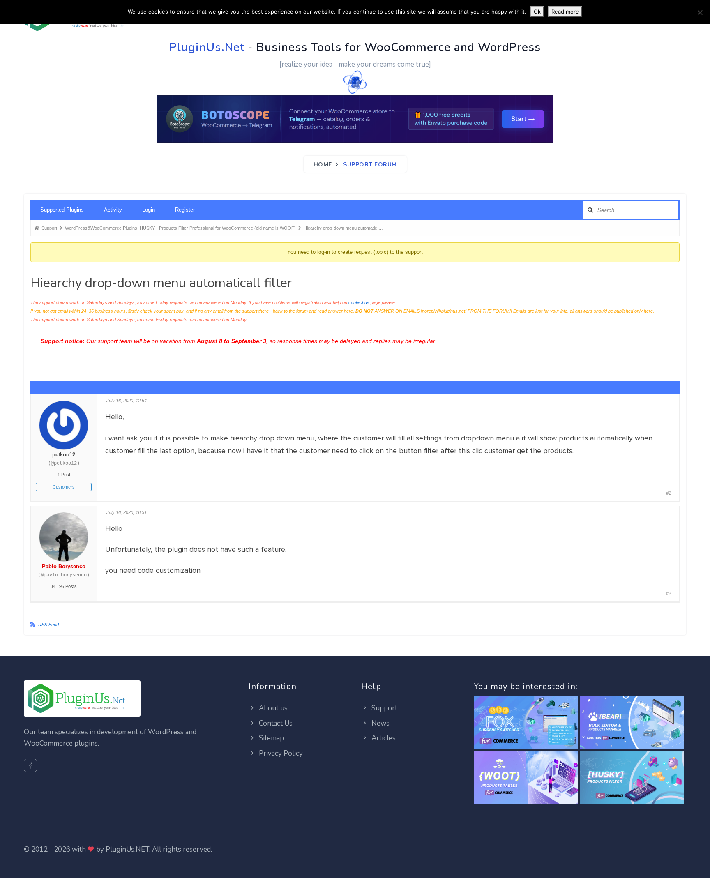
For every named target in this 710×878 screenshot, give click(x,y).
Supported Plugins (62, 210)
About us (272, 708)
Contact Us (275, 723)
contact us (358, 302)
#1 (668, 493)
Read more (565, 11)
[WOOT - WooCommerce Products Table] (526, 778)
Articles (383, 738)
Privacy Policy (280, 753)
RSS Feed (48, 624)
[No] (700, 12)
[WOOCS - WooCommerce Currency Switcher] (526, 723)
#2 (668, 593)
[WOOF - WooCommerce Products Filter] (632, 778)
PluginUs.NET (127, 849)
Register (185, 210)
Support (383, 708)
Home (323, 164)
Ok (537, 11)
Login (148, 210)
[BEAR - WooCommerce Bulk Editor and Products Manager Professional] (632, 723)
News (380, 723)
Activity (113, 210)
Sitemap (270, 738)
